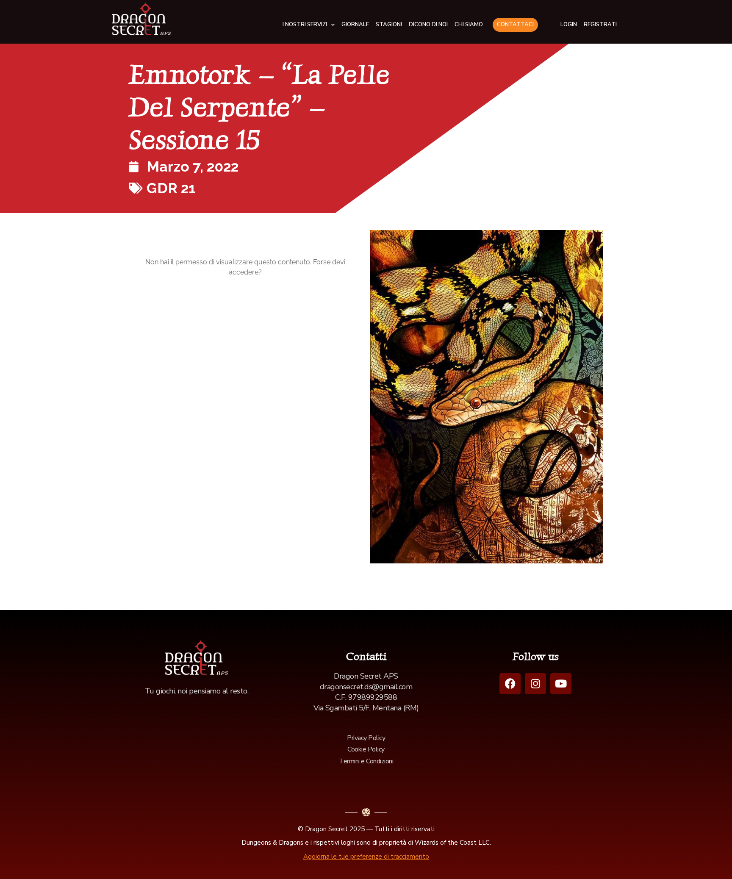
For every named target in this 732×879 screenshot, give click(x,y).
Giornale (355, 24)
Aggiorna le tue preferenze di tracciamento (366, 856)
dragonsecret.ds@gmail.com (366, 687)
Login (568, 24)
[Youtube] (560, 683)
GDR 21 (171, 188)
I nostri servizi (305, 24)
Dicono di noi (428, 24)
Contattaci (515, 24)
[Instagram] (535, 683)
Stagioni (389, 24)
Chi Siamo (469, 24)
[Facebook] (510, 683)
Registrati (600, 24)
